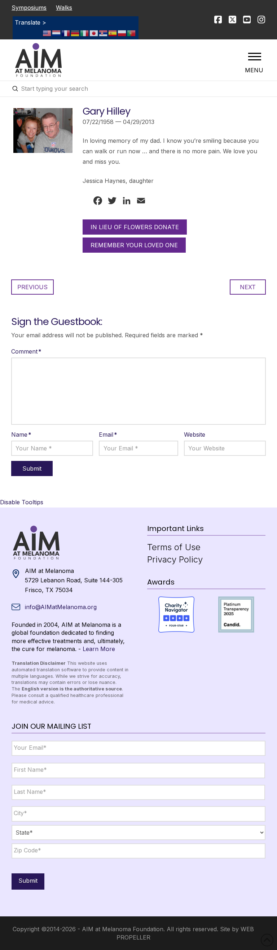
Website (194, 434)
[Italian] (84, 33)
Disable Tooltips (21, 502)
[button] (254, 56)
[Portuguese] (131, 33)
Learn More (99, 648)
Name (21, 434)
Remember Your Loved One (134, 245)
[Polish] (122, 33)
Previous (32, 287)
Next (248, 287)
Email (108, 434)
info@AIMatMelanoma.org (61, 607)
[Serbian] (103, 33)
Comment (26, 351)
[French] (66, 33)
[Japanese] (94, 33)
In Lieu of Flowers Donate (135, 227)
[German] (75, 33)
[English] (47, 33)
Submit (28, 880)
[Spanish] (113, 33)
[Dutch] (56, 33)
